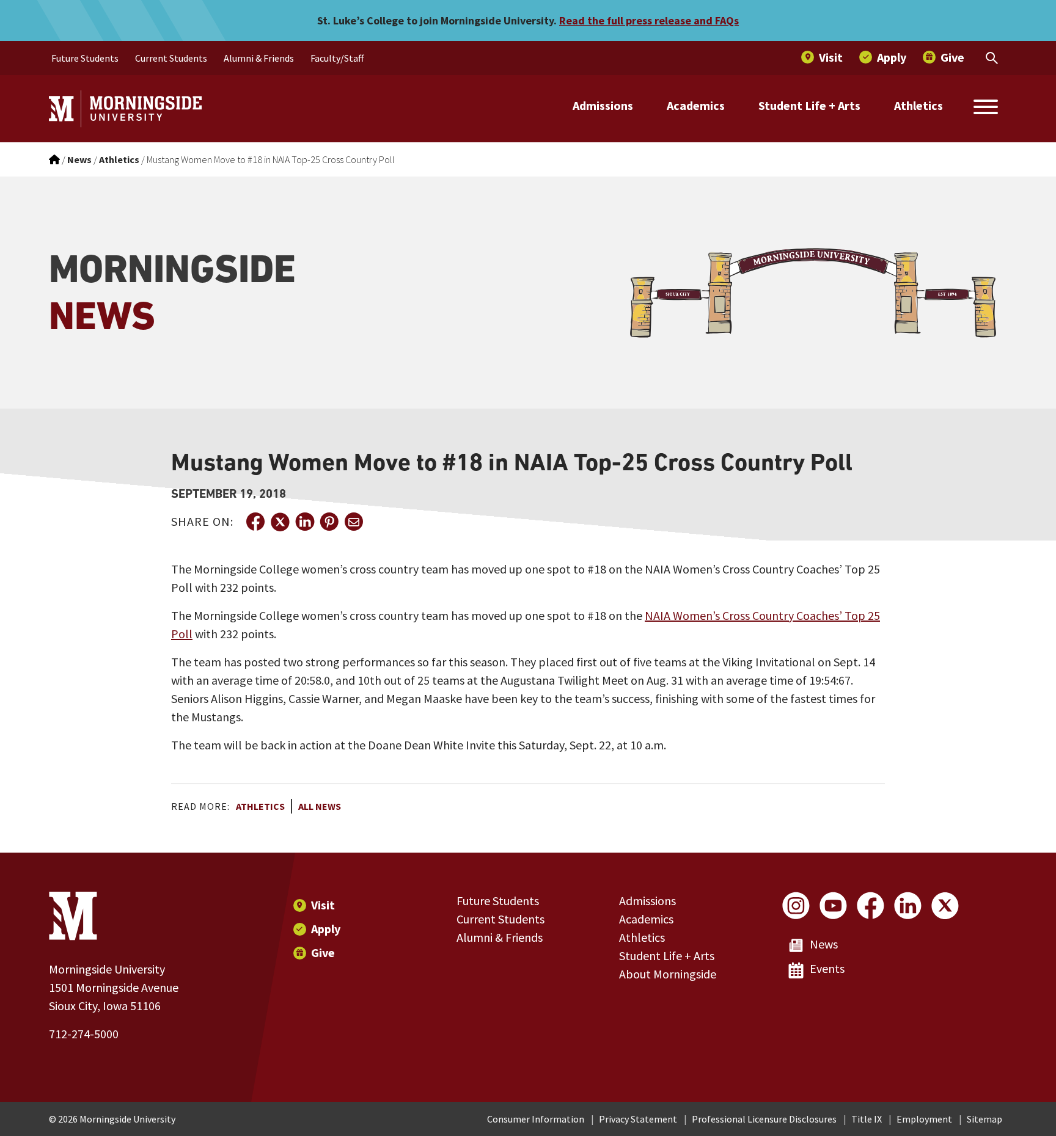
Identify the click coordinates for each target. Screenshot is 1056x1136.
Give (323, 952)
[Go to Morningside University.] (54, 159)
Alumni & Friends (500, 937)
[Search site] (985, 108)
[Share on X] (280, 521)
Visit (323, 904)
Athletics (918, 105)
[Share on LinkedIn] (304, 521)
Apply (325, 928)
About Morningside (667, 973)
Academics (696, 105)
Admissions (603, 105)
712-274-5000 (84, 1033)
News (824, 944)
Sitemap (984, 1119)
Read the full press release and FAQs (649, 20)
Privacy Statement (638, 1119)
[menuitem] (85, 58)
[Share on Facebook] (255, 521)
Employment (924, 1119)
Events (827, 968)
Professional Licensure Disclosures (764, 1119)
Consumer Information (535, 1119)
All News (319, 806)
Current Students (500, 919)
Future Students (498, 900)
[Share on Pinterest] (329, 521)
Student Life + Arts (809, 105)
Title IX (866, 1119)
